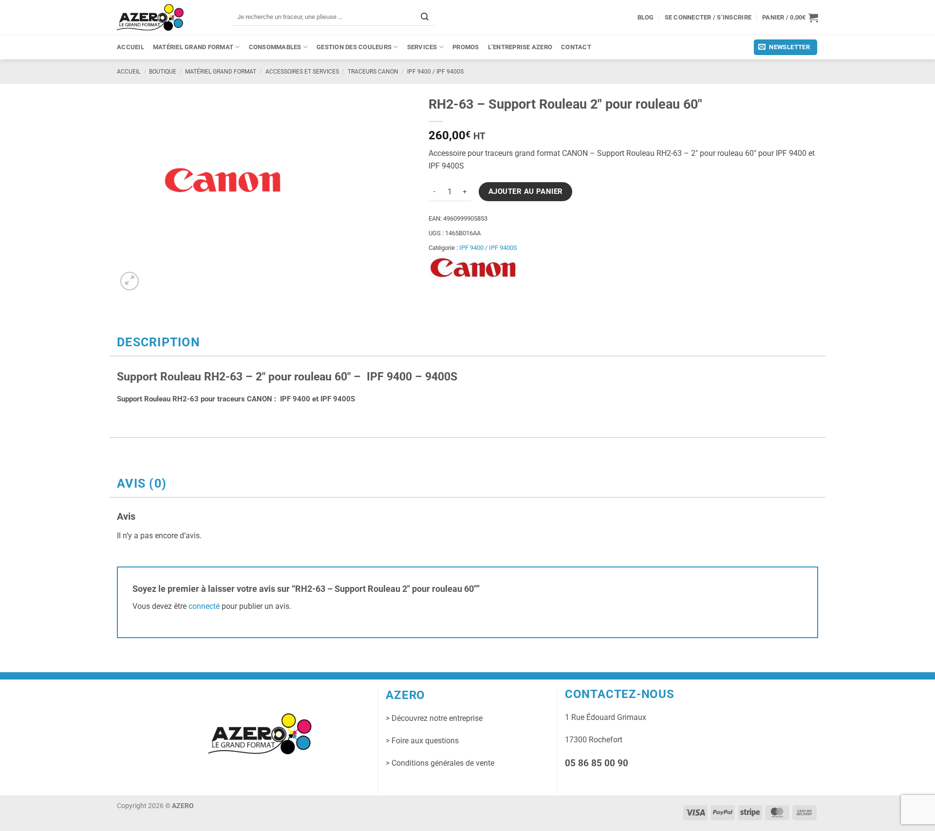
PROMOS (465, 47)
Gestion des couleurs (354, 47)
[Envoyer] (424, 17)
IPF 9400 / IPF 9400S (435, 71)
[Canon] (473, 268)
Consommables (275, 47)
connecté (204, 606)
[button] (790, 17)
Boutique (162, 71)
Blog (645, 17)
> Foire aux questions (422, 740)
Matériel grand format (193, 47)
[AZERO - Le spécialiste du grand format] (150, 17)
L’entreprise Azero (520, 47)
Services (422, 47)
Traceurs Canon (373, 71)
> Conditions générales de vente (440, 763)
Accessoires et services (302, 71)
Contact (576, 47)
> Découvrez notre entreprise (434, 718)
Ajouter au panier (525, 191)
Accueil (130, 47)
